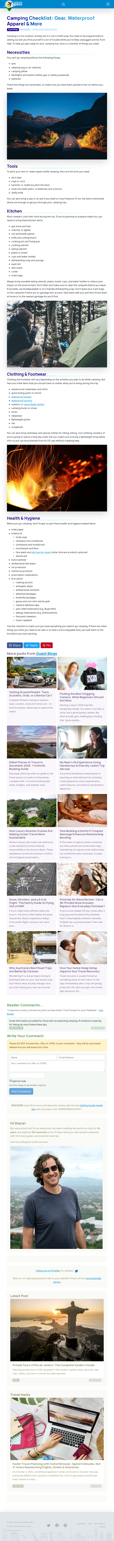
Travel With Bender (25, 1522)
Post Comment (21, 1091)
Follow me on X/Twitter (48, 1270)
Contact (102, 1526)
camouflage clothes (34, 404)
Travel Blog (81, 1523)
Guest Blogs (13, 29)
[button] (63, 4)
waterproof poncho (21, 400)
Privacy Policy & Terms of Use (19, 1526)
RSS (90, 1523)
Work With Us (100, 1523)
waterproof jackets (21, 396)
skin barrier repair (41, 552)
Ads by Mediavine (14, 1530)
